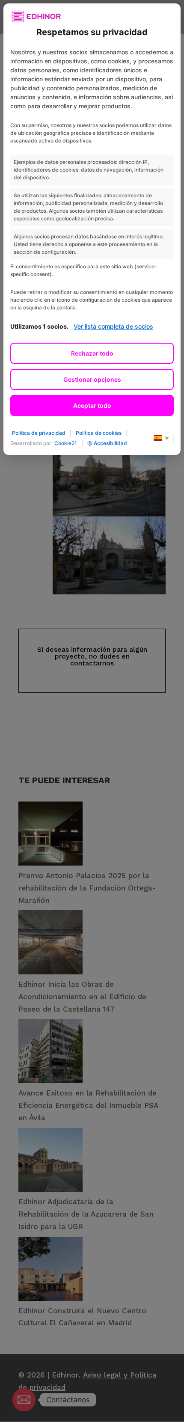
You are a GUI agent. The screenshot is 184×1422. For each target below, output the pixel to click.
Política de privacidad (38, 433)
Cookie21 (65, 443)
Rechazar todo (92, 353)
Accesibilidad (110, 443)
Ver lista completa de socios (113, 326)
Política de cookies (99, 433)
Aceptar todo (92, 405)
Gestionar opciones (92, 379)
